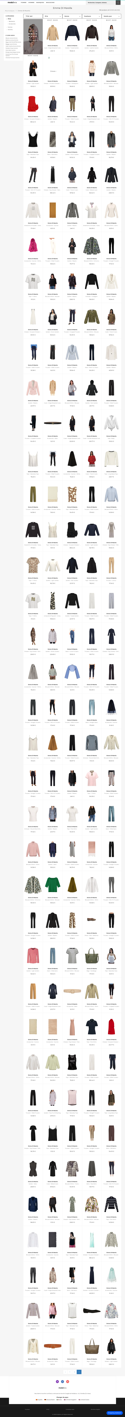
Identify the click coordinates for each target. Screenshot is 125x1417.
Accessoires (12, 24)
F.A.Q (47, 1409)
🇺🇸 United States (84, 1400)
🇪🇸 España (39, 1400)
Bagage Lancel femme (11, 44)
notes (88, 1393)
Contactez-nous (70, 1409)
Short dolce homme (11, 50)
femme (24, 2)
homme (31, 2)
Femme (10, 27)
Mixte (9, 19)
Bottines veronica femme (12, 40)
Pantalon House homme (12, 48)
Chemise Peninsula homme (12, 57)
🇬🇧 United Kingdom (70, 1400)
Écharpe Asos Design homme (13, 52)
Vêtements (12, 21)
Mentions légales (95, 1409)
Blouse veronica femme (11, 38)
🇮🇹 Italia (59, 1400)
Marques (40, 2)
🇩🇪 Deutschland (49, 1400)
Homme (10, 29)
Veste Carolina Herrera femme (13, 46)
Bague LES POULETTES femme (13, 42)
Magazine (50, 2)
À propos (27, 1409)
